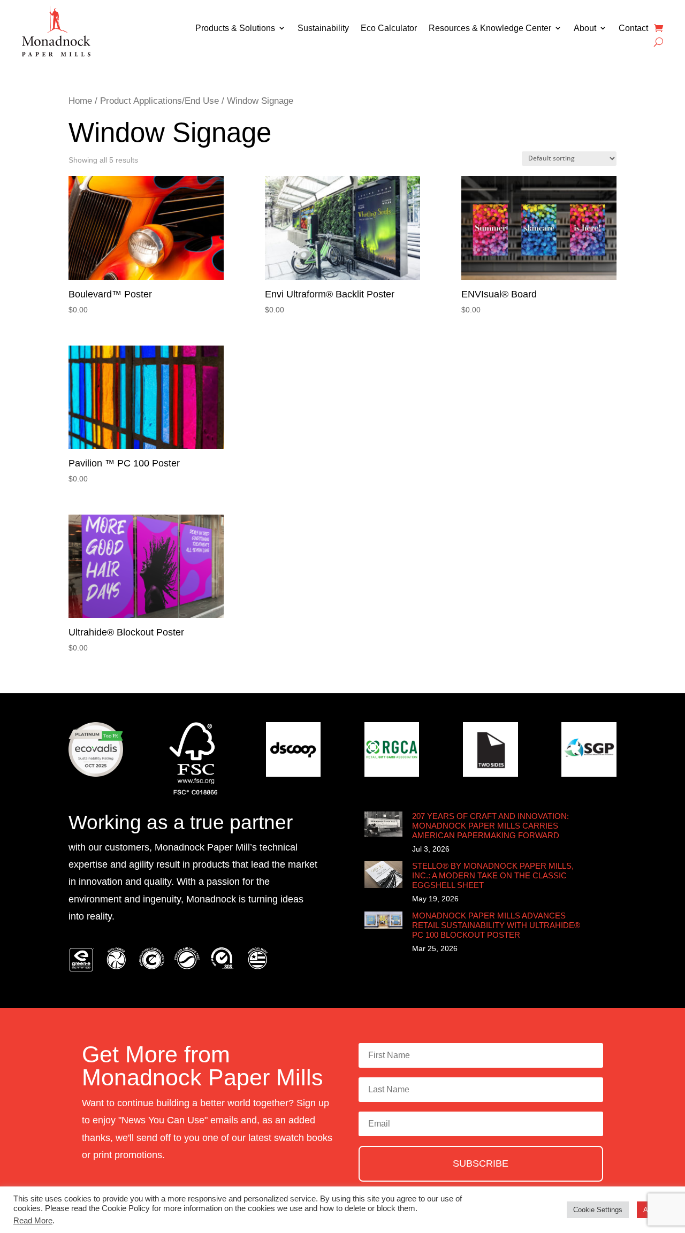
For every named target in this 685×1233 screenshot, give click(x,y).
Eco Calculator (389, 28)
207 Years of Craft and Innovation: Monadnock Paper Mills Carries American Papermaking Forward (490, 825)
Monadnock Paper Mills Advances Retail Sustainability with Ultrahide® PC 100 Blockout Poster (496, 925)
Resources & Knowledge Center (490, 28)
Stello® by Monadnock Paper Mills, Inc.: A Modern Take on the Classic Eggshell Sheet (493, 875)
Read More (32, 1220)
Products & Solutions (235, 28)
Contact (633, 28)
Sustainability (323, 28)
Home (80, 101)
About (585, 28)
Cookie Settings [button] (597, 1210)
